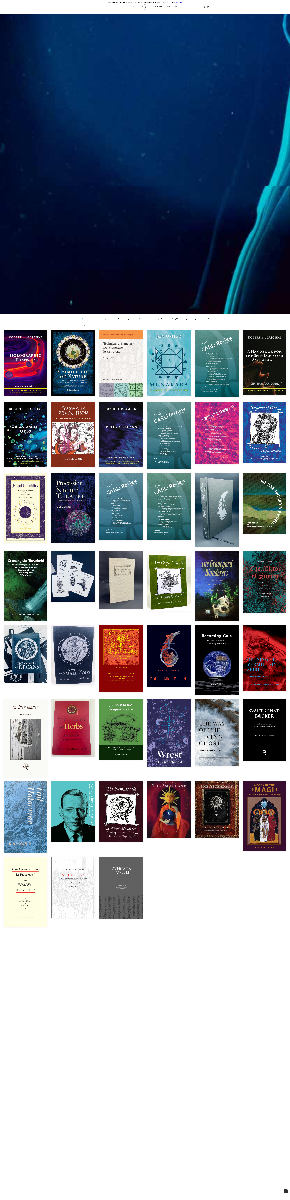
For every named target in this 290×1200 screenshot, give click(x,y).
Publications (157, 7)
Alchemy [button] (193, 319)
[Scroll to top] (286, 1191)
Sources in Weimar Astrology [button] (96, 319)
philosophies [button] (175, 319)
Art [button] (166, 319)
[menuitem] (135, 7)
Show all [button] (80, 319)
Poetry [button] (184, 319)
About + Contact (172, 7)
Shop (135, 7)
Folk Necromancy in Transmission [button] (129, 319)
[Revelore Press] (145, 7)
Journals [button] (147, 319)
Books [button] (111, 319)
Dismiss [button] (179, 2)
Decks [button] (90, 325)
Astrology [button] (81, 325)
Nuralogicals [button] (158, 319)
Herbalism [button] (99, 325)
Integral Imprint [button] (204, 319)
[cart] (207, 7)
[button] (204, 7)
